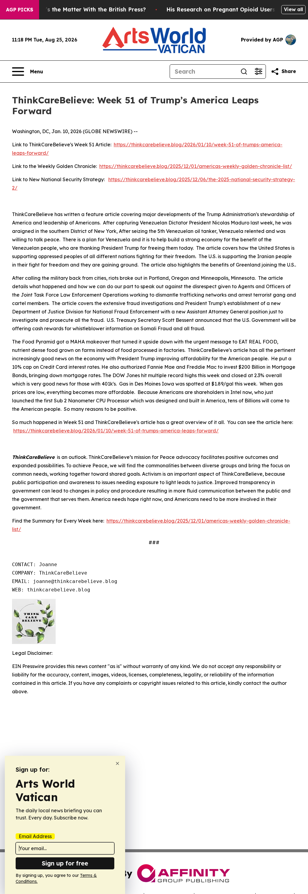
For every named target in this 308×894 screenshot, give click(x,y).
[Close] (117, 763)
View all (293, 9)
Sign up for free (65, 863)
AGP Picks (19, 10)
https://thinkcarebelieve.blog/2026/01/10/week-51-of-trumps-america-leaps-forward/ (116, 431)
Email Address (35, 836)
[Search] (244, 71)
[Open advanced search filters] (258, 71)
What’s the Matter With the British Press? (88, 9)
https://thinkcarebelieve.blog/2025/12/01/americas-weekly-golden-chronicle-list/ (195, 166)
